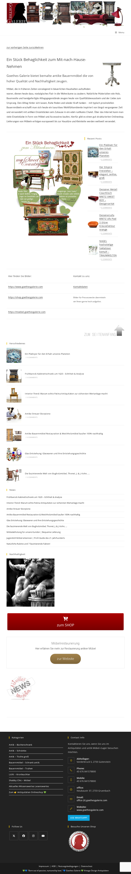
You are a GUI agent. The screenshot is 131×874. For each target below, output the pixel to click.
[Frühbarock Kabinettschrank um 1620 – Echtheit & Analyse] (14, 375)
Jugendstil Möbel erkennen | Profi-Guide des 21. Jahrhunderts (36, 538)
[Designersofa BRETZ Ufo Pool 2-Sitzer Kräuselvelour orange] (93, 224)
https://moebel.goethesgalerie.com (27, 311)
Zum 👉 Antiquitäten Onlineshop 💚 (27, 792)
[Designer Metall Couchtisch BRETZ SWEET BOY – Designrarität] (93, 198)
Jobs (80, 710)
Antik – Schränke (17, 750)
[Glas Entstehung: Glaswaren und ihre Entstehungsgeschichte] (14, 455)
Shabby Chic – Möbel (20, 780)
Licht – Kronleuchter (19, 774)
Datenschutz (54, 710)
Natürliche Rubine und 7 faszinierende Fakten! (28, 543)
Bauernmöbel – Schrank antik (24, 762)
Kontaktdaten (80, 286)
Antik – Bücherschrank (20, 744)
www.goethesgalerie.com (90, 809)
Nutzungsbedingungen (95, 710)
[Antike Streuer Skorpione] (14, 415)
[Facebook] (23, 835)
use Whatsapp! (78, 817)
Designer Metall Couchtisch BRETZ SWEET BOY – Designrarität (108, 196)
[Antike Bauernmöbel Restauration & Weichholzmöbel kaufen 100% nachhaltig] (14, 435)
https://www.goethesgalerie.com (25, 286)
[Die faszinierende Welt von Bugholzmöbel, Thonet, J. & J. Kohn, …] (14, 474)
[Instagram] (33, 835)
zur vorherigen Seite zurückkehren (25, 47)
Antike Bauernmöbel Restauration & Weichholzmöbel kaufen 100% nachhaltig (64, 433)
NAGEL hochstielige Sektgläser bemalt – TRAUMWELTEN (108, 248)
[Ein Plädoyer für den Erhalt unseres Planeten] (93, 151)
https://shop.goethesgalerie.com (25, 297)
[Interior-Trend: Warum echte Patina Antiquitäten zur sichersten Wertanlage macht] (14, 395)
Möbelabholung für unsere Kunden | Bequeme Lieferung (34, 532)
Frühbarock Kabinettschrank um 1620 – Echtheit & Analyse (54, 373)
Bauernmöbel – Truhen (21, 768)
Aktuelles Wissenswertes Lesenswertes (29, 786)
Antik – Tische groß (19, 756)
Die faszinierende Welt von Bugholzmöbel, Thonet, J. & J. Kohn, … (57, 473)
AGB (74, 710)
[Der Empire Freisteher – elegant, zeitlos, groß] (93, 174)
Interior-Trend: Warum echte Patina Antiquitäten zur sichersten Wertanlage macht (66, 393)
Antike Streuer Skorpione (37, 413)
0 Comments (106, 159)
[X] (13, 835)
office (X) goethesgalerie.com (92, 800)
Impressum (42, 710)
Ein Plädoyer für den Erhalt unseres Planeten (47, 353)
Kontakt (32, 710)
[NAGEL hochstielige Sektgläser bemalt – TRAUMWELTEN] (93, 249)
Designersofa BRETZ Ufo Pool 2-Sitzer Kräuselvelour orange (107, 222)
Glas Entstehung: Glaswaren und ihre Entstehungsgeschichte (55, 453)
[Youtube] (43, 835)
